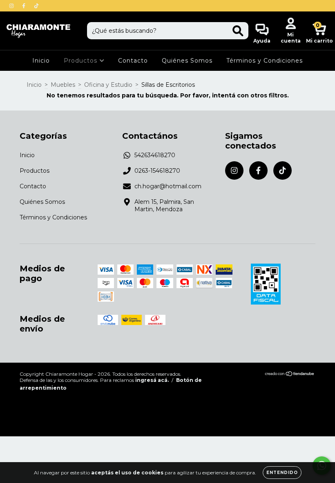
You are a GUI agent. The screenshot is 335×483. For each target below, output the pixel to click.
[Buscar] (238, 31)
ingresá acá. (152, 380)
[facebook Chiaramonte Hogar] (24, 5)
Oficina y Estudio (108, 84)
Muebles (63, 84)
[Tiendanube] (289, 375)
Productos (81, 60)
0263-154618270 (157, 170)
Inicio (41, 60)
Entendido (282, 472)
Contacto (133, 60)
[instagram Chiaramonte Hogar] (12, 5)
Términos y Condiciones (264, 60)
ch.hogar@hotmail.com (167, 186)
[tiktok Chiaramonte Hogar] (36, 5)
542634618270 (154, 155)
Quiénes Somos (187, 60)
